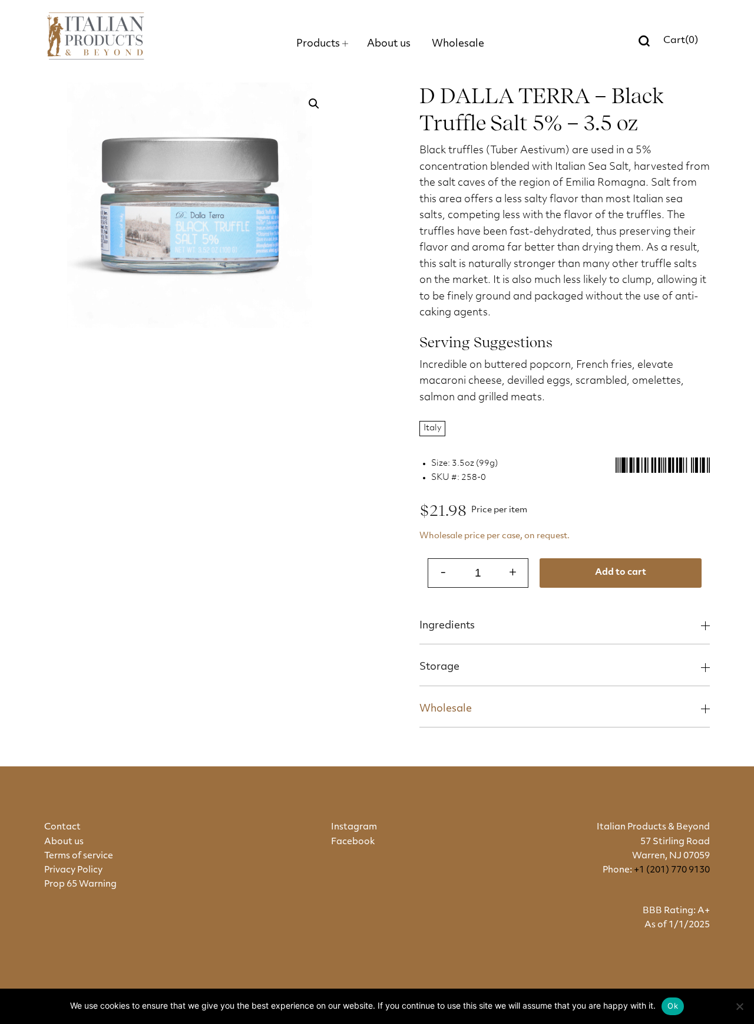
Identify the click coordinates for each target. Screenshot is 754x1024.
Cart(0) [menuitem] (680, 40)
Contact (62, 827)
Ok (672, 1005)
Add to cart (620, 572)
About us (64, 842)
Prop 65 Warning (80, 884)
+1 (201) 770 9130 (672, 870)
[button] (314, 103)
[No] (739, 1006)
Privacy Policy (73, 870)
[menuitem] (322, 44)
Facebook (353, 842)
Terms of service (78, 856)
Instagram (354, 827)
